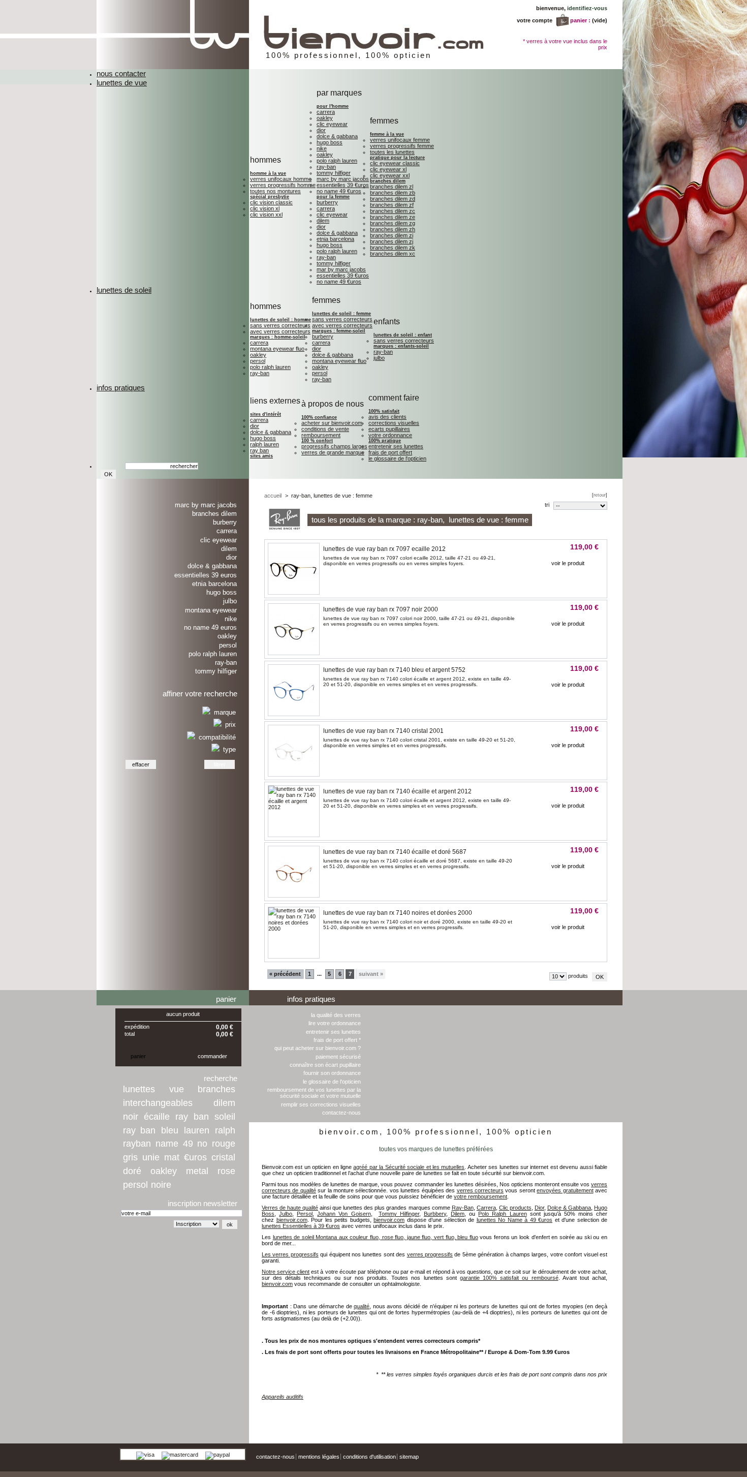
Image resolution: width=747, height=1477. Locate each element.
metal (197, 1171)
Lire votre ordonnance (334, 1023)
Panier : (580, 20)
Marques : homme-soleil (277, 337)
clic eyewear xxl (390, 175)
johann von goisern (594, 1412)
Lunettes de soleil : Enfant (403, 334)
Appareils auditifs (282, 1397)
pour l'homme (333, 106)
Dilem (323, 221)
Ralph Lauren (264, 444)
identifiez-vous (587, 8)
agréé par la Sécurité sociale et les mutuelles (408, 1167)
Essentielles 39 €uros (343, 185)
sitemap (409, 1457)
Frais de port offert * (337, 1040)
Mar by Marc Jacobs (341, 269)
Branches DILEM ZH (392, 229)
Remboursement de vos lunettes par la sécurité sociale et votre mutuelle (314, 1093)
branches (216, 1089)
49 (188, 1143)
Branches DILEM (388, 180)
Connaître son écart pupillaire (325, 1065)
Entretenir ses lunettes (395, 446)
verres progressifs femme (402, 146)
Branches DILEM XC (392, 254)
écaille (157, 1117)
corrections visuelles (393, 423)
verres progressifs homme (283, 185)
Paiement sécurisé (338, 1057)
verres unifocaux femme (400, 140)
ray (181, 1117)
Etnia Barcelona (335, 239)
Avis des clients (387, 417)
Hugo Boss (330, 142)
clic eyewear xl (388, 169)
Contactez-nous (341, 1113)
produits (578, 976)
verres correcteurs (480, 1190)
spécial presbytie (269, 196)
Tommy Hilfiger (334, 173)
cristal (223, 1157)
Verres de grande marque (332, 452)
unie (151, 1157)
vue (176, 1089)
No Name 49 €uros (339, 191)
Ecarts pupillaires (389, 429)
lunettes (139, 1089)
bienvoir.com (291, 1220)
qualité (361, 1306)
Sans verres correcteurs (280, 325)
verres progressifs (430, 1254)
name (166, 1143)
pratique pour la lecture (397, 157)
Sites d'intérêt (265, 414)
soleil (224, 1117)
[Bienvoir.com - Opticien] (331, 67)
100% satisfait (383, 411)
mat (171, 1157)
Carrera (326, 112)
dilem (224, 1103)
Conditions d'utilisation (369, 1457)
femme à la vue (387, 134)
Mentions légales (318, 1457)
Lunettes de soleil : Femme (341, 313)
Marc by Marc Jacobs (343, 179)
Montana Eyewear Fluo (277, 349)
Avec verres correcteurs (280, 331)
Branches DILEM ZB (392, 193)
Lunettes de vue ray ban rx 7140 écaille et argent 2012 (397, 791)
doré (132, 1171)
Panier (226, 999)
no (202, 1143)
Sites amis (261, 455)
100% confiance (319, 417)
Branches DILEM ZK (392, 247)
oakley (163, 1171)
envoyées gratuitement (565, 1190)
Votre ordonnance (390, 435)
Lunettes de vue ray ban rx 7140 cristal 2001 (383, 730)
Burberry (327, 202)
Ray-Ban (326, 167)
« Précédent (285, 974)
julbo (379, 358)
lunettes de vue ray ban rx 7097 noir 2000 (380, 609)
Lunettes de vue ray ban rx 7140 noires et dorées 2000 (397, 912)
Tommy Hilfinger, (400, 1214)
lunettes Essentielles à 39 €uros (301, 1226)
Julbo (230, 601)
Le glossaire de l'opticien (397, 458)
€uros (195, 1157)
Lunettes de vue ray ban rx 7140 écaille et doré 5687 (394, 851)
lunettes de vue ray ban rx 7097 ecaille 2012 (384, 548)
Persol (257, 361)
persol (135, 1185)
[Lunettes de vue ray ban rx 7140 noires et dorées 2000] (293, 929)
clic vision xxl (266, 214)
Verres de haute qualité (290, 1208)
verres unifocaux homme (281, 179)
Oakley (325, 118)
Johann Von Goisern (343, 1214)
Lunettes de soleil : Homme (280, 319)
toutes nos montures (275, 191)
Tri (547, 505)
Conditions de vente (325, 429)
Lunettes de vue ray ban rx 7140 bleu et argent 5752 (394, 669)
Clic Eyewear (332, 124)
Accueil (273, 496)
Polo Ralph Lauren (337, 161)
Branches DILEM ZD (392, 199)
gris (130, 1157)
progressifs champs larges (334, 446)
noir (130, 1117)
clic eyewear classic (395, 163)
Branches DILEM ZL (391, 186)
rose (226, 1171)
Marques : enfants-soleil (401, 346)
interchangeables (158, 1103)
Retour (600, 495)
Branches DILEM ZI (391, 235)
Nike (322, 148)
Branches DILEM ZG (392, 223)
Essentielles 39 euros (205, 575)
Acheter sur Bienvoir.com (331, 423)
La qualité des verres (336, 1015)
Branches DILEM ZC (392, 211)
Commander (212, 1056)
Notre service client (285, 1272)
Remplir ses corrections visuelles (321, 1104)
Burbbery (435, 1214)
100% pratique (384, 440)
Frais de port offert (390, 452)
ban (201, 1117)
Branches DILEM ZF (392, 205)
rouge (223, 1143)
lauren (196, 1130)
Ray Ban (259, 450)
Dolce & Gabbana (337, 136)
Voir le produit (567, 563)
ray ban (139, 1130)
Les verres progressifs (290, 1254)
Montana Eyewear (211, 610)
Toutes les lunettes (392, 152)
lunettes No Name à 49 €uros (515, 1220)
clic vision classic (271, 202)
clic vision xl (264, 208)
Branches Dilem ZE (392, 217)
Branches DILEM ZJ (391, 241)
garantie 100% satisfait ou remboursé (509, 1278)
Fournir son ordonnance (332, 1073)
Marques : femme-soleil (338, 330)
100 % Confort (317, 440)
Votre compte (534, 20)
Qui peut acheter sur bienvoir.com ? (317, 1048)
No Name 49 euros (210, 627)
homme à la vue (268, 173)
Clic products (515, 1208)
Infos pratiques (311, 999)
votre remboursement (480, 1196)
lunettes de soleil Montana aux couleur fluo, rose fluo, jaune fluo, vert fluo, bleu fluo (375, 1237)
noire (161, 1185)
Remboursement (320, 435)
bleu (169, 1130)
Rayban (137, 1143)
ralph (225, 1130)
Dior (321, 130)
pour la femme (333, 196)
